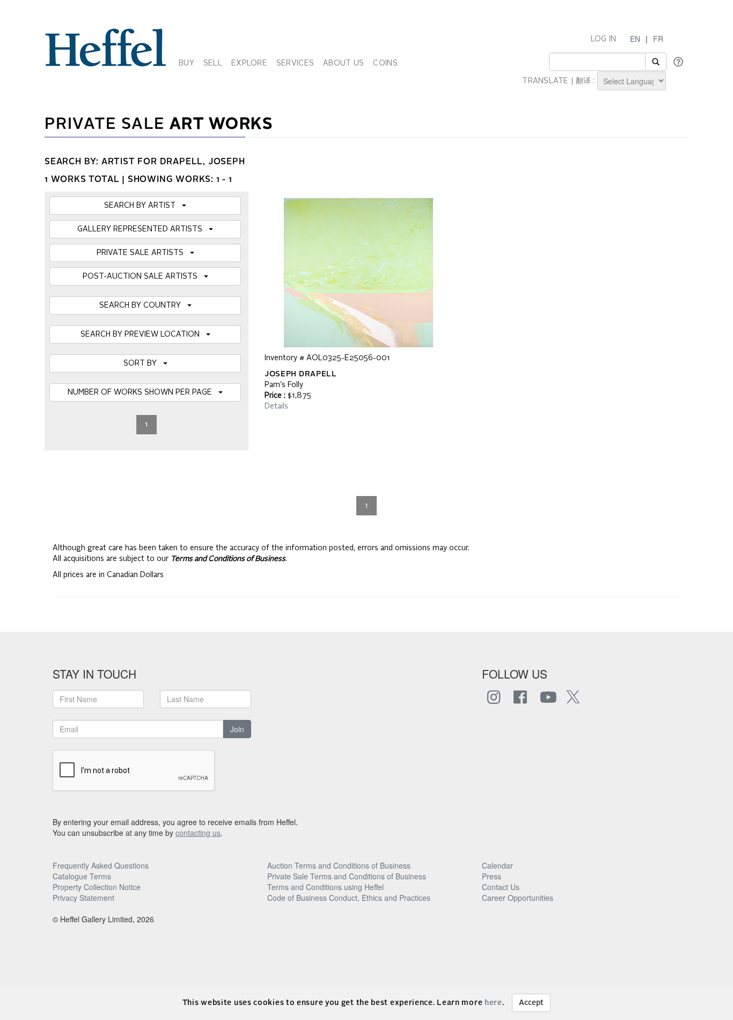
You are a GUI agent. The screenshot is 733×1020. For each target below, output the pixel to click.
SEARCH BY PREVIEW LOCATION (143, 334)
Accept (531, 1003)
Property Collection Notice (97, 886)
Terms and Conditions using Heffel (325, 886)
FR (658, 38)
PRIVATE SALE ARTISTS (143, 253)
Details (276, 406)
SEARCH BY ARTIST (143, 205)
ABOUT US (343, 63)
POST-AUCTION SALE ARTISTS (143, 276)
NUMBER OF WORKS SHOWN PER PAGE (143, 392)
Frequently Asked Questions (101, 865)
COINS (385, 63)
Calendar (497, 865)
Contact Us (500, 886)
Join (237, 729)
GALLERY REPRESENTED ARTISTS (143, 229)
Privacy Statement (83, 897)
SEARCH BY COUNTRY (143, 305)
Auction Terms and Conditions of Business (339, 865)
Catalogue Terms (82, 876)
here (493, 1003)
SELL (212, 63)
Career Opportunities (517, 897)
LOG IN (604, 39)
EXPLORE (249, 63)
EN (635, 38)
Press (491, 876)
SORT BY (143, 363)
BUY (186, 63)
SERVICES (295, 63)
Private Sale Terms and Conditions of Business (346, 876)
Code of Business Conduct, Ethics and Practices (348, 897)
